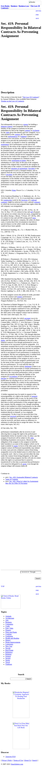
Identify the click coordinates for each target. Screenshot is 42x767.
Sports (7, 660)
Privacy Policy (7, 760)
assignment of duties (19, 160)
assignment (5, 144)
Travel (7, 662)
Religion (8, 654)
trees (34, 218)
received (13, 416)
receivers (24, 200)
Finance (8, 630)
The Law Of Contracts (31, 97)
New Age (8, 646)
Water (14, 190)
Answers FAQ (10, 757)
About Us (27, 760)
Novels (7, 648)
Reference (9, 652)
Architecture (9, 618)
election (3, 378)
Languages (9, 644)
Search (34, 760)
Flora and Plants (11, 632)
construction (7, 200)
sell (31, 212)
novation (9, 174)
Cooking (8, 634)
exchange (36, 130)
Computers (9, 624)
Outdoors (8, 664)
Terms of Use (18, 760)
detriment (28, 366)
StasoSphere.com (17, 764)
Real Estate (9, 650)
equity (16, 446)
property (35, 396)
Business (8, 622)
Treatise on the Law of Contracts (12, 101)
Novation (31, 168)
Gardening (9, 636)
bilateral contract (7, 126)
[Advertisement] (21, 56)
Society (8, 658)
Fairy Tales (9, 628)
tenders (19, 297)
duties (3, 340)
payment (27, 318)
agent (24, 464)
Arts (6, 620)
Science (8, 656)
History (8, 640)
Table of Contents (11, 479)
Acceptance (13, 376)
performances (12, 136)
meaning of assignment (19, 168)
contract (27, 130)
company (37, 202)
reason (25, 124)
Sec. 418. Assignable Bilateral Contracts (23, 477)
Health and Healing (12, 638)
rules (32, 438)
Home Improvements (12, 642)
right (7, 132)
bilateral (24, 136)
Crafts (7, 626)
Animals (8, 616)
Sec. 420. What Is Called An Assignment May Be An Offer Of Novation (21, 482)
